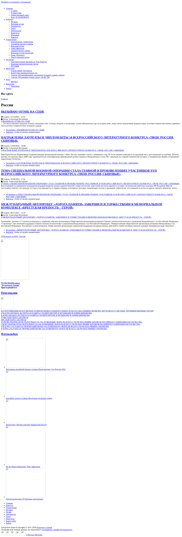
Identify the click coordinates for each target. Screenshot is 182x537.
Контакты (10, 84)
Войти (8, 523)
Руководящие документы (21, 71)
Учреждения (11, 40)
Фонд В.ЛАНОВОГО (20, 17)
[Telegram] (23, 535)
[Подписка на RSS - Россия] (13, 236)
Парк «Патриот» (18, 55)
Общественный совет (20, 15)
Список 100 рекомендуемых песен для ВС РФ (30, 77)
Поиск (8, 88)
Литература (16, 26)
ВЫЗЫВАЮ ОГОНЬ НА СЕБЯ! (22, 111)
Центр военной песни (20, 57)
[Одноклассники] (13, 535)
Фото (8, 80)
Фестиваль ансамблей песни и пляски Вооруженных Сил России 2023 (36, 369)
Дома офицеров (17, 48)
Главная (9, 8)
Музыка (14, 22)
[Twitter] (8, 535)
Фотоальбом (9, 334)
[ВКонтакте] (3, 535)
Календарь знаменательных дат (24, 73)
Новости (14, 37)
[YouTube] (18, 535)
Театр (13, 28)
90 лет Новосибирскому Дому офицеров (23, 467)
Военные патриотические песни (24, 64)
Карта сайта (11, 521)
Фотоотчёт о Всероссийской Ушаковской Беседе (26, 425)
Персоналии (16, 31)
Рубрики (9, 20)
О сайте (14, 11)
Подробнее (25, 130)
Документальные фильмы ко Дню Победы (29, 62)
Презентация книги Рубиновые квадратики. (24, 499)
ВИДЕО (14, 82)
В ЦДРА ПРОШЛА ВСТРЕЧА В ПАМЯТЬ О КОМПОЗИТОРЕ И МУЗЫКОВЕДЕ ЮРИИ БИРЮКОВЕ (45, 315)
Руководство (16, 13)
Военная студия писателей (22, 53)
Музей (8, 512)
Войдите (9, 132)
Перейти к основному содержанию (16, 2)
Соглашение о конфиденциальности (56, 530)
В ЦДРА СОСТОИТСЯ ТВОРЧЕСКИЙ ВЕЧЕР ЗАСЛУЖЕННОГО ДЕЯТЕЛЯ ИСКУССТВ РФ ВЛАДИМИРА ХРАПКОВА (54, 329)
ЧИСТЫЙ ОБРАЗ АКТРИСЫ (13, 320)
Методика (10, 68)
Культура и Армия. (44, 527)
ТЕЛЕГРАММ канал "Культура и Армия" (10, 284)
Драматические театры (20, 51)
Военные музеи (17, 24)
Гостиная (10, 60)
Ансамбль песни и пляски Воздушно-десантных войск (29, 398)
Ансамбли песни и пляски (22, 44)
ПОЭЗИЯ (15, 66)
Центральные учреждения (22, 42)
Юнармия (15, 35)
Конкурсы (15, 33)
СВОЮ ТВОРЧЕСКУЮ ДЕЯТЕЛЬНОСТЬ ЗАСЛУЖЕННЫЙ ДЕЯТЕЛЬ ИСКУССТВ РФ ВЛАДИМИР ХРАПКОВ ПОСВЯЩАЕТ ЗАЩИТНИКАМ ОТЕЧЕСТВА (70, 324)
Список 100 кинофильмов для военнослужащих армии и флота (37, 75)
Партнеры (15, 86)
